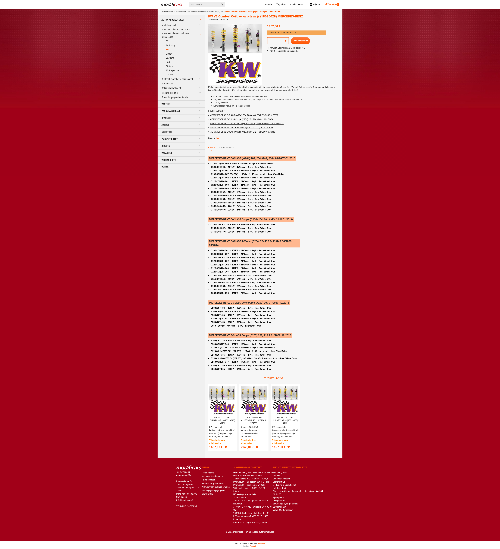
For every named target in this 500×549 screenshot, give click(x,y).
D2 (167, 41)
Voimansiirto (168, 160)
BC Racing (170, 45)
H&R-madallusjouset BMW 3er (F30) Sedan (253, 472)
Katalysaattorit (279, 488)
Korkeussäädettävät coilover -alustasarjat (202, 12)
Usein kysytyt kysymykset (213, 490)
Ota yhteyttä (207, 494)
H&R (168, 62)
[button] (225, 447)
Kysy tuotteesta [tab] (226, 147)
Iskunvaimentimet (170, 92)
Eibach (169, 53)
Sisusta (165, 146)
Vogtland (170, 58)
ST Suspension (172, 70)
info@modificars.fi (184, 500)
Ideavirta (261, 543)
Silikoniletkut (279, 482)
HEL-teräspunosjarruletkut (245, 494)
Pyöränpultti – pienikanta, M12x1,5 (249, 485)
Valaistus (167, 153)
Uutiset (165, 166)
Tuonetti (253, 546)
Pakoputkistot (169, 139)
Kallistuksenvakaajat (171, 88)
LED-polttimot (279, 500)
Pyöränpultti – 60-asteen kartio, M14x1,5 (252, 482)
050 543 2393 (190, 494)
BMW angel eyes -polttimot (285, 504)
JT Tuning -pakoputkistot (284, 485)
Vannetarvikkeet (170, 111)
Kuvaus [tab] (211, 147)
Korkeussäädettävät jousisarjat (176, 29)
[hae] (222, 4)
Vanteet (165, 104)
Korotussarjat (168, 83)
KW (222, 12)
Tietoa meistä (208, 473)
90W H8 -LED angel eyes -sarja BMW (250, 522)
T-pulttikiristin (239, 497)
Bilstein (169, 66)
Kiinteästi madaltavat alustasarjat (177, 79)
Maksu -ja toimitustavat (212, 476)
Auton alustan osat (176, 12)
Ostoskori (333, 4)
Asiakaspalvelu (297, 4)
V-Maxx (169, 74)
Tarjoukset (281, 4)
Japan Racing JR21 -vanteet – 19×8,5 (250, 478)
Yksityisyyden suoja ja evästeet (216, 487)
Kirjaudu (316, 4)
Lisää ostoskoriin (300, 40)
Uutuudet (268, 4)
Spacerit (166, 118)
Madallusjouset (169, 25)
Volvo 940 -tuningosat (283, 510)
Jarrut (165, 125)
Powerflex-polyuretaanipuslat (175, 97)
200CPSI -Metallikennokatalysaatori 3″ (250, 513)
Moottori (166, 132)
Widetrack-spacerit (281, 478)
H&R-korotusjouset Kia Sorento (247, 475)
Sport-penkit (278, 497)
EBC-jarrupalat (279, 507)
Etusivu (164, 12)
